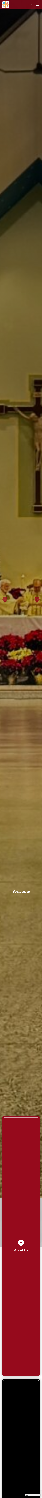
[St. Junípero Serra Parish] (5, 4)
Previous (4, 599)
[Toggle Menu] (37, 5)
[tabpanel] (21, 599)
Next (37, 599)
